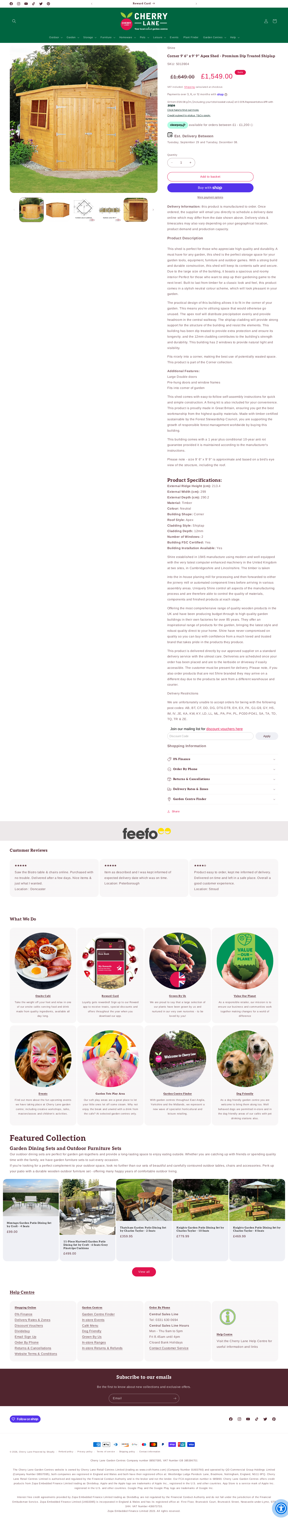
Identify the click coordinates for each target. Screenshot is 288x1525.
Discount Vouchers (29, 1325)
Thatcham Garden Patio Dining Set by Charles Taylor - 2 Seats (143, 1229)
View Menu (40, 930)
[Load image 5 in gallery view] (136, 210)
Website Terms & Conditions (36, 1353)
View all (144, 1271)
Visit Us (175, 1028)
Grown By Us (92, 1336)
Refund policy (66, 1451)
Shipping (189, 87)
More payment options (210, 197)
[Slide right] (153, 209)
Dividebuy (22, 1331)
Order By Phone (27, 1342)
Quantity (172, 154)
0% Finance (24, 1314)
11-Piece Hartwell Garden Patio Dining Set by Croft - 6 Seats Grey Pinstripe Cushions (85, 1245)
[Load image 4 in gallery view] (110, 210)
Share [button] (176, 811)
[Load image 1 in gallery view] (31, 210)
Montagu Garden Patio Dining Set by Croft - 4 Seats (29, 1224)
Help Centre (22, 1292)
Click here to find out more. (183, 110)
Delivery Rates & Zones (32, 1320)
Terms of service (106, 1451)
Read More (175, 930)
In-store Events (40, 1028)
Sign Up (107, 930)
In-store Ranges (94, 1342)
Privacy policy (85, 1451)
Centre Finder (107, 1028)
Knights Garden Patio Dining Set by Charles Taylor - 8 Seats (257, 1229)
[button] (14, 21)
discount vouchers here (224, 729)
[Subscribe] (174, 1398)
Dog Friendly (91, 1331)
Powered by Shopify (44, 1452)
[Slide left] (14, 209)
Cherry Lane (26, 1452)
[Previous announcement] (91, 3)
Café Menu (90, 1325)
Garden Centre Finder (98, 1314)
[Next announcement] (196, 3)
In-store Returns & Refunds (102, 1348)
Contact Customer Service (168, 1348)
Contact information (149, 1451)
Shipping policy (127, 1451)
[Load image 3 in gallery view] (84, 210)
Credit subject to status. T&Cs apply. (189, 115)
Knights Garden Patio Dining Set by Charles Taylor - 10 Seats (200, 1229)
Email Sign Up (25, 1336)
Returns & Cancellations (33, 1348)
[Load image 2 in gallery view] (57, 210)
